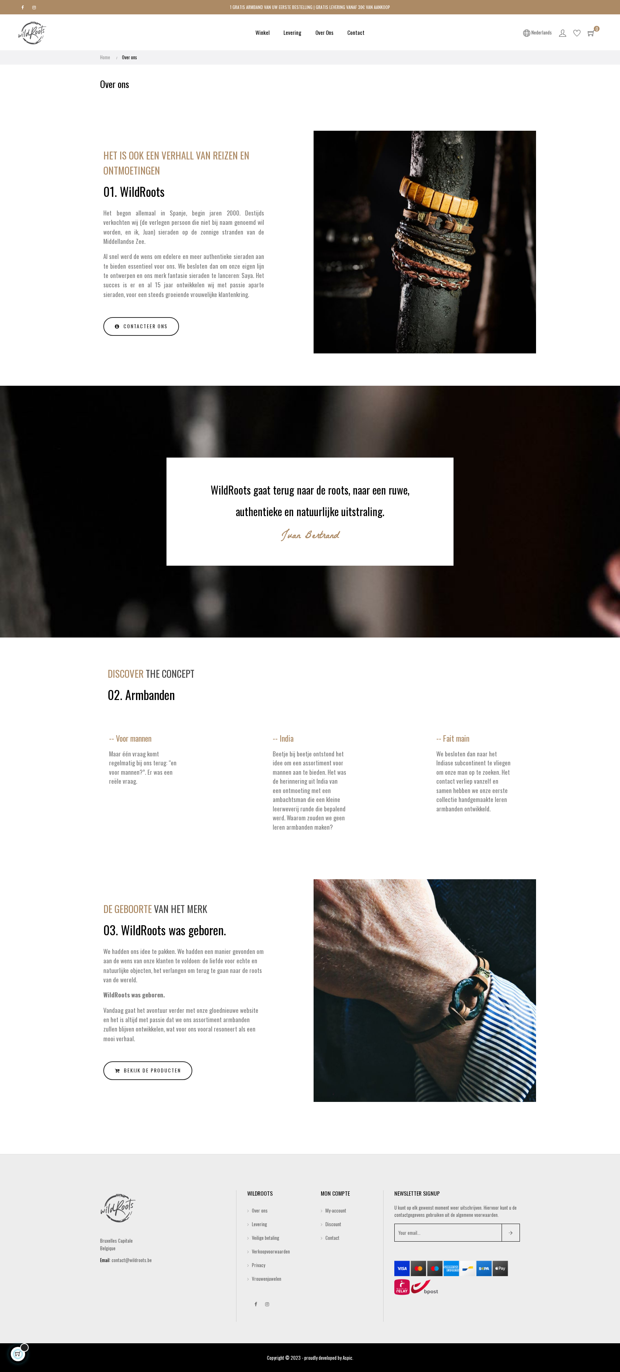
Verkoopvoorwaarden (271, 1251)
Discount (333, 1224)
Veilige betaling (265, 1237)
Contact (332, 1237)
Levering (259, 1224)
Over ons (260, 1210)
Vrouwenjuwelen (266, 1278)
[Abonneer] (511, 1233)
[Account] (562, 32)
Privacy (258, 1265)
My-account (335, 1210)
